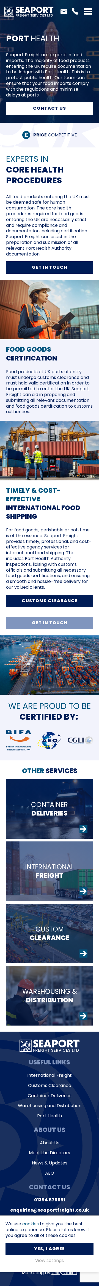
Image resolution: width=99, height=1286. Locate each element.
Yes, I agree (49, 1248)
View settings (49, 1260)
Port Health (49, 1116)
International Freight (49, 1075)
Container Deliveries (50, 1096)
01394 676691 (75, 11)
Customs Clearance (49, 1086)
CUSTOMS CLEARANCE (50, 601)
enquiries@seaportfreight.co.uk (64, 11)
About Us (49, 1143)
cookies (30, 1224)
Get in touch (49, 267)
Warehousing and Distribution (49, 1106)
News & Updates (49, 1163)
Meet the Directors (49, 1153)
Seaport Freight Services (29, 12)
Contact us (49, 108)
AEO (49, 1173)
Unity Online (64, 1272)
